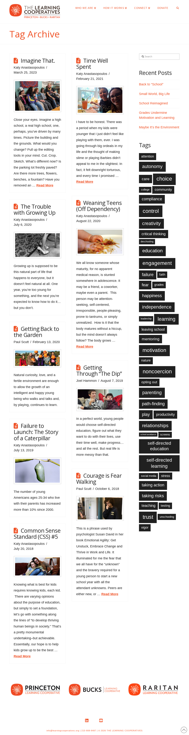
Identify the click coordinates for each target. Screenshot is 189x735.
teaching (148, 506)
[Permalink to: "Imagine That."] (37, 95)
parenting (152, 392)
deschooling (147, 241)
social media (148, 475)
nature (146, 360)
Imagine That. (38, 60)
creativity (151, 223)
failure (148, 274)
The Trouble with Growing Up (34, 210)
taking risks (153, 495)
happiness (152, 295)
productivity (165, 414)
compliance (152, 199)
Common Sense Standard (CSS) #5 (37, 534)
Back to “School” (151, 84)
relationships (155, 425)
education (152, 250)
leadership (146, 318)
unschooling (167, 516)
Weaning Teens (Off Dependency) (99, 206)
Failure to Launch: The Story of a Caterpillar (36, 432)
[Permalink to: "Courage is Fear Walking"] (100, 508)
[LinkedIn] (87, 721)
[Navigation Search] (175, 7)
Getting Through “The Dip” (99, 371)
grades (159, 284)
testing (165, 505)
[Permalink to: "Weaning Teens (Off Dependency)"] (100, 242)
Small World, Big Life (154, 94)
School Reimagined (153, 103)
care (146, 179)
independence (156, 306)
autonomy (152, 166)
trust (148, 517)
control (151, 211)
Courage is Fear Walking (99, 479)
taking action (153, 485)
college (145, 189)
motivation (154, 350)
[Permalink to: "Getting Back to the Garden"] (37, 358)
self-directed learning (159, 463)
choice (164, 179)
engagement (157, 263)
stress (165, 476)
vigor (144, 527)
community (163, 189)
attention (147, 156)
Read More (44, 185)
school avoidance (148, 434)
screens (165, 434)
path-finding (153, 403)
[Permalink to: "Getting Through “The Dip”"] (100, 399)
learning (166, 319)
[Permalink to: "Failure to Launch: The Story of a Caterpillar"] (37, 471)
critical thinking (154, 234)
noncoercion (157, 371)
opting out (149, 382)
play (146, 414)
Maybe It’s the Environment (159, 127)
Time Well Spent (92, 64)
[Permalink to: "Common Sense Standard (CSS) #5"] (37, 566)
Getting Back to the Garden (36, 332)
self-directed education (159, 446)
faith (162, 274)
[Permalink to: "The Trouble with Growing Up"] (37, 245)
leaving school (153, 329)
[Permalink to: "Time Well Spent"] (100, 100)
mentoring (150, 339)
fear (145, 285)
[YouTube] (102, 721)
